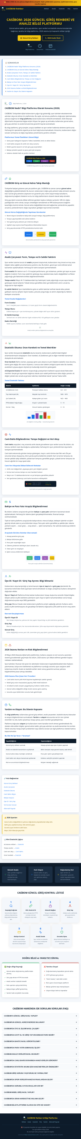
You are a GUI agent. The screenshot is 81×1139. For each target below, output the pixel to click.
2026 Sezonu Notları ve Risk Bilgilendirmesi (22, 88)
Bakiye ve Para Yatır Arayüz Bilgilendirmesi (21, 82)
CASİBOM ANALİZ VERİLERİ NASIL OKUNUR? (40, 1054)
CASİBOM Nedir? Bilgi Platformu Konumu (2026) (23, 66)
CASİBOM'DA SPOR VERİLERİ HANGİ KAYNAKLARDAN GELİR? (40, 1080)
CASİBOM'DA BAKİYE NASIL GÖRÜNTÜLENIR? (40, 1041)
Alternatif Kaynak (9, 808)
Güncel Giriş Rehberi (30, 38)
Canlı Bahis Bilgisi (10, 794)
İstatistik (62, 9)
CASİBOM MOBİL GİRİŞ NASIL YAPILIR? (40, 1092)
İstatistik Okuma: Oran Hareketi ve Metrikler (22, 76)
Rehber (46, 9)
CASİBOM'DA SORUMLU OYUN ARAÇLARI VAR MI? (40, 1086)
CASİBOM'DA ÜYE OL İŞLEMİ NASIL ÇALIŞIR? (40, 1029)
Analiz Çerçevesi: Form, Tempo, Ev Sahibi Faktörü (23, 73)
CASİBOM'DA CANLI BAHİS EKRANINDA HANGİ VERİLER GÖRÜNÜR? (40, 1060)
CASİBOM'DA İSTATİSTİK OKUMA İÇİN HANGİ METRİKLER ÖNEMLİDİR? (40, 1067)
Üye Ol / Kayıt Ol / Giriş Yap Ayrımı (19, 85)
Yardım (75, 9)
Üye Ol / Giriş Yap (9, 801)
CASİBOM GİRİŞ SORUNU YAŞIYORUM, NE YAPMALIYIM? (40, 1073)
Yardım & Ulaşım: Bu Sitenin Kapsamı (19, 91)
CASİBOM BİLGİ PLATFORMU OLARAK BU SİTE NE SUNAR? (40, 1105)
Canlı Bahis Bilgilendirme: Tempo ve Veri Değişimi (24, 79)
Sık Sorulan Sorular (10, 805)
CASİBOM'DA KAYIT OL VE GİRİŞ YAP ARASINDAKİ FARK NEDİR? (40, 1035)
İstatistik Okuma (9, 791)
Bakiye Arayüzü (9, 798)
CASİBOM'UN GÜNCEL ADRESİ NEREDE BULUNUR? (40, 1022)
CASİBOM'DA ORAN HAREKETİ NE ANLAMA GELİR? (40, 1099)
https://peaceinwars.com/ (31, 1135)
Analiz (54, 9)
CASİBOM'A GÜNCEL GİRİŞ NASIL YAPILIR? (40, 1016)
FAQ (69, 9)
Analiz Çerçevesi (9, 787)
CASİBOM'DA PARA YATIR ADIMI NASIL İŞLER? (40, 1048)
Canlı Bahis (19, 851)
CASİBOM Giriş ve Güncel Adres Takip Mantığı (22, 70)
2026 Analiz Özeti (54, 38)
